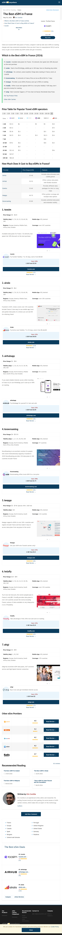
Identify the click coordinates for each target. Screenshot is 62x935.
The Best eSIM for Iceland (12, 771)
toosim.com (31, 269)
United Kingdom (38, 825)
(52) (34, 272)
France (9, 823)
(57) (34, 634)
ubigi (7, 92)
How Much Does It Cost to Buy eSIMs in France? (19, 23)
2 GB (8, 113)
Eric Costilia (18, 17)
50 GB (41, 113)
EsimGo (4, 188)
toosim (6, 26)
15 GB (31, 113)
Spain (8, 831)
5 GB (17, 113)
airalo (8, 68)
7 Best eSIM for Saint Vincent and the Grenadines (43, 781)
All (52, 113)
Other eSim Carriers (10, 99)
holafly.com (31, 631)
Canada (9, 828)
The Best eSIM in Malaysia (12, 781)
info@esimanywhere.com (40, 914)
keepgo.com (31, 558)
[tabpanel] (48, 240)
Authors (19, 806)
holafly (8, 86)
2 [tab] (49, 251)
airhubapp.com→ (24, 872)
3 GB (12, 113)
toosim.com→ (23, 857)
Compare (8, 897)
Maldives (36, 834)
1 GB (3, 113)
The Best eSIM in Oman (41, 771)
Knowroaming (6, 201)
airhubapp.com (31, 415)
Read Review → (31, 274)
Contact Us (49, 915)
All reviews (56, 763)
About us (49, 914)
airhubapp (9, 72)
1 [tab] (47, 251)
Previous (35, 241)
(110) (34, 345)
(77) (34, 705)
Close (31, 930)
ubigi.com (31, 702)
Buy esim (48, 37)
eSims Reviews (19, 897)
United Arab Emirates (13, 837)
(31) (52, 31)
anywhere (9, 2)
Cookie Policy (55, 927)
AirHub (4, 181)
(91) (34, 419)
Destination (4, 915)
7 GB (21, 113)
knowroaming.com (31, 486)
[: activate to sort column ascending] (13, 118)
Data (4, 118)
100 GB (47, 113)
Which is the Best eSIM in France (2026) (16, 21)
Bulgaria (9, 834)
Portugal (36, 823)
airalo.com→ (23, 887)
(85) (34, 561)
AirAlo (4, 175)
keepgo (8, 82)
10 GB (26, 113)
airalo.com (31, 342)
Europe (9, 825)
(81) (34, 490)
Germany (36, 831)
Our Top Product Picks (11, 96)
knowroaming (10, 78)
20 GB (36, 113)
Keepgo (4, 195)
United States (37, 828)
